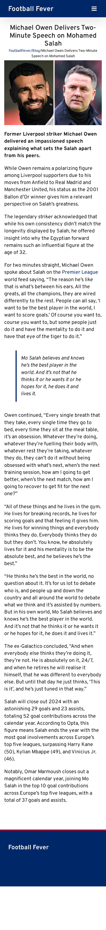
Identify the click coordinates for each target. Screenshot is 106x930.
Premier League (80, 272)
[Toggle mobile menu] (95, 10)
